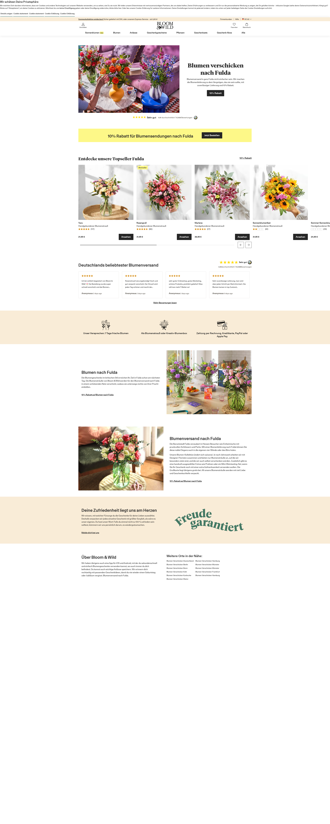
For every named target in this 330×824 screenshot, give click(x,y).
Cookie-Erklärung (52, 14)
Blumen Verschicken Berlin (177, 564)
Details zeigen (6, 14)
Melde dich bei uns (90, 532)
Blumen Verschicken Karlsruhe (179, 575)
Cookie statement (20, 14)
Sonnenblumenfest (261, 223)
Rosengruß (142, 223)
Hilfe (237, 19)
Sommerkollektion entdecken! (91, 19)
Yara (80, 223)
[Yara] (105, 192)
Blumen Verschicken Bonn (177, 568)
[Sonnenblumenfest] (280, 192)
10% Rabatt (246, 158)
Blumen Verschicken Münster (207, 564)
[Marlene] (222, 192)
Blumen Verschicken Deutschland (180, 561)
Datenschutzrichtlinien (309, 6)
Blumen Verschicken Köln (177, 572)
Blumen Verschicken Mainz (177, 579)
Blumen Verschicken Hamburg (207, 561)
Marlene (199, 223)
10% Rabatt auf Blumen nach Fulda (97, 395)
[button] (126, 237)
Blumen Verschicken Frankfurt (207, 572)
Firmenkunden (226, 19)
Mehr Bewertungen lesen (165, 303)
